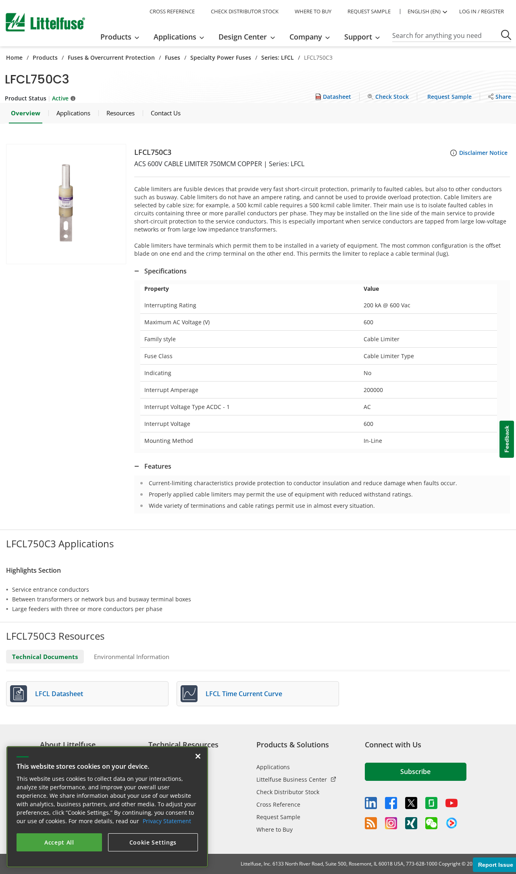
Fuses (172, 57)
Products (45, 57)
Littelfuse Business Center (291, 779)
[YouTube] (451, 803)
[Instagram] (391, 823)
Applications (273, 767)
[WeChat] (431, 823)
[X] (411, 803)
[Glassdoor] (431, 803)
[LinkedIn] (371, 803)
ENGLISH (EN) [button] (424, 11)
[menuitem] (122, 36)
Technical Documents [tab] (45, 657)
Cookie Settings (153, 842)
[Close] (198, 756)
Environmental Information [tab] (131, 657)
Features (157, 466)
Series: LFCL (277, 57)
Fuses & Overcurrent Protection (111, 57)
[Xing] (411, 823)
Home (14, 57)
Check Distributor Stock (287, 792)
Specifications (165, 271)
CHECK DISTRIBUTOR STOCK (245, 11)
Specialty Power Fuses (220, 57)
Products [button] (115, 37)
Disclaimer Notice (483, 152)
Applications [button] (175, 37)
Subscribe (415, 771)
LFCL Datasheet (59, 693)
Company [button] (305, 37)
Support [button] (358, 37)
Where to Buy (274, 829)
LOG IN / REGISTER (481, 11)
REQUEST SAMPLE (369, 11)
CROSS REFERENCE (172, 11)
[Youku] (451, 823)
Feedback (507, 439)
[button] (66, 204)
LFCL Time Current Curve (244, 693)
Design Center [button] (242, 37)
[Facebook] (391, 803)
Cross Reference (278, 804)
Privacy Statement (167, 821)
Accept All (59, 842)
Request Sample (278, 817)
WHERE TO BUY (313, 11)
